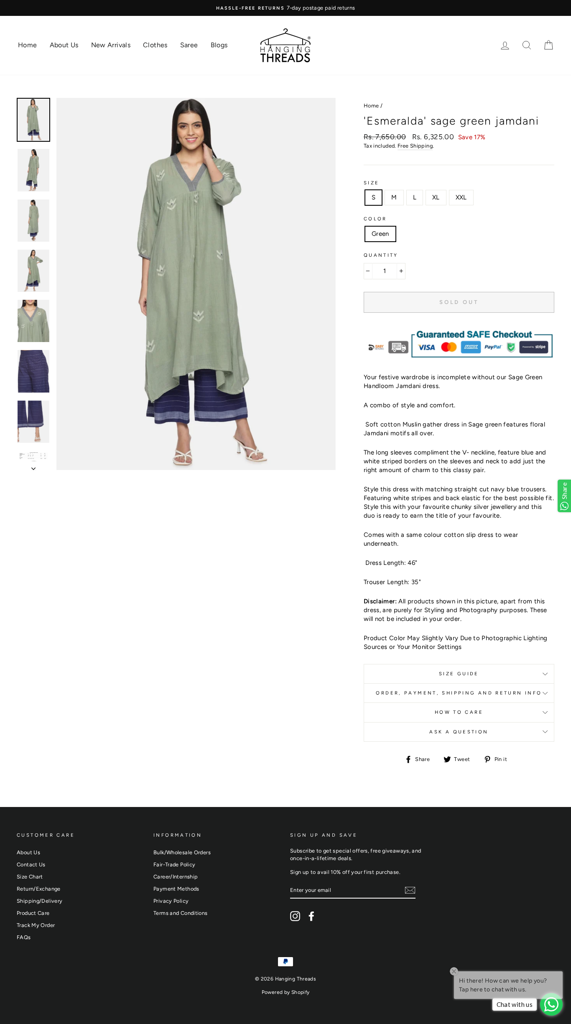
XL (436, 197)
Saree (189, 45)
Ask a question (458, 732)
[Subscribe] (410, 890)
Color (375, 219)
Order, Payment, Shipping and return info (459, 693)
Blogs (219, 45)
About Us (64, 45)
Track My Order (36, 925)
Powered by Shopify (286, 992)
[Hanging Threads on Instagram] (295, 916)
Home (27, 45)
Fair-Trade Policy (174, 864)
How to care (459, 712)
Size (372, 183)
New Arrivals (111, 45)
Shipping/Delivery (39, 901)
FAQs (24, 937)
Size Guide (459, 674)
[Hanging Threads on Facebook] (311, 916)
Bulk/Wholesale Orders (182, 852)
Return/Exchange (39, 889)
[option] (196, 284)
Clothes (155, 45)
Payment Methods (176, 889)
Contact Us (31, 864)
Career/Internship (175, 876)
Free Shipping (415, 146)
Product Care (33, 913)
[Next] (33, 466)
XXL (461, 197)
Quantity (381, 255)
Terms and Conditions (180, 913)
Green (380, 233)
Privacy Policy (171, 901)
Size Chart (30, 876)
